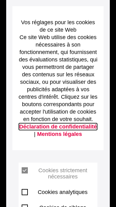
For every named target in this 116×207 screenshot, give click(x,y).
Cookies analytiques (63, 192)
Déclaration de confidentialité (58, 127)
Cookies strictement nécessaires (62, 173)
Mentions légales (59, 134)
